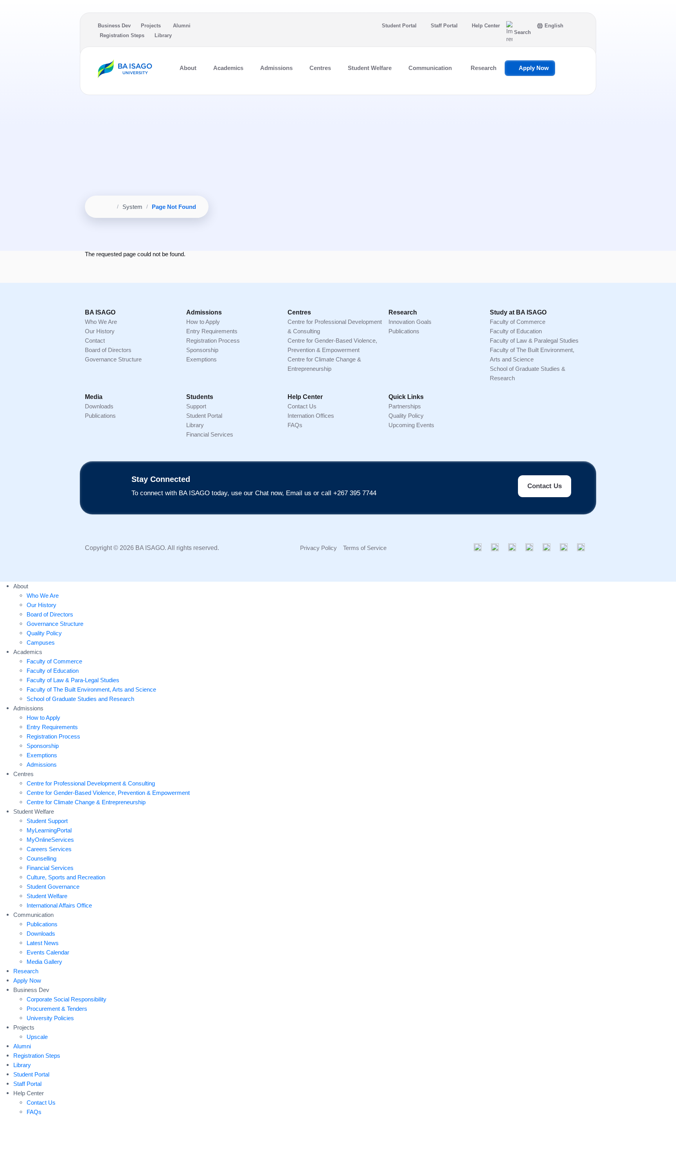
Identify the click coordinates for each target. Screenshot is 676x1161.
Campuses (41, 642)
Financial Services (209, 434)
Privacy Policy (318, 548)
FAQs (295, 425)
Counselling (41, 858)
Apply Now (534, 68)
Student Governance (53, 886)
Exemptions (201, 359)
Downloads (99, 406)
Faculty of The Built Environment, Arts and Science (91, 689)
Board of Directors (108, 350)
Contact (95, 340)
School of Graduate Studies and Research (80, 699)
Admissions (42, 764)
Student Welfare (47, 896)
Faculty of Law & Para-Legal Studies (73, 680)
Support (196, 406)
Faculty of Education (516, 331)
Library (163, 35)
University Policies (50, 1018)
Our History (100, 331)
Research (483, 68)
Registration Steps (122, 35)
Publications (403, 331)
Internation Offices (311, 415)
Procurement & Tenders (57, 1008)
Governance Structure (113, 359)
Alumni (182, 26)
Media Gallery (44, 961)
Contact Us (302, 406)
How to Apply (203, 321)
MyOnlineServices (50, 839)
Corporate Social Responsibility (66, 999)
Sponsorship (202, 350)
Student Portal (399, 26)
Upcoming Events (411, 425)
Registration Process (213, 340)
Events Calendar (48, 952)
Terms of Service (365, 548)
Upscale (37, 1036)
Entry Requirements (211, 331)
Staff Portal (444, 26)
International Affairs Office (59, 905)
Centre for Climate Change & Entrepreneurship (86, 802)
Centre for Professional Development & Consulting (91, 783)
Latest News (43, 943)
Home (105, 207)
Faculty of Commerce (517, 321)
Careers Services (49, 849)
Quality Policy (406, 415)
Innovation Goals (409, 321)
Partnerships (404, 406)
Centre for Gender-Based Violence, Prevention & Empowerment (108, 792)
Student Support (47, 821)
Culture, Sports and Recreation (66, 877)
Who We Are (101, 321)
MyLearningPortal (49, 830)
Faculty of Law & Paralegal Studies (534, 340)
